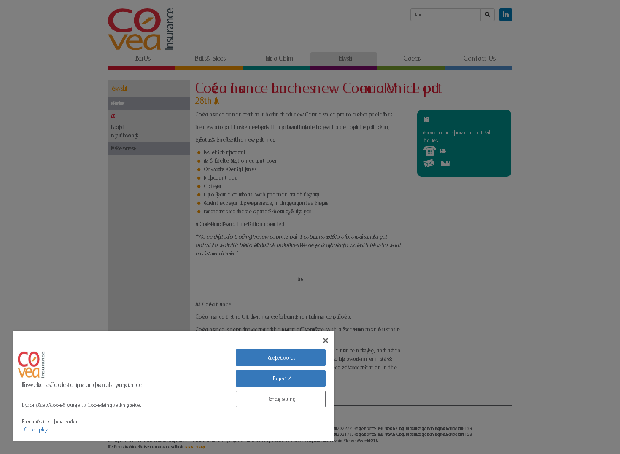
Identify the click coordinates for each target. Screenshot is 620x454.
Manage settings (280, 399)
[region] (173, 386)
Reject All (280, 378)
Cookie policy (34, 429)
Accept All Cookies (281, 358)
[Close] (325, 340)
